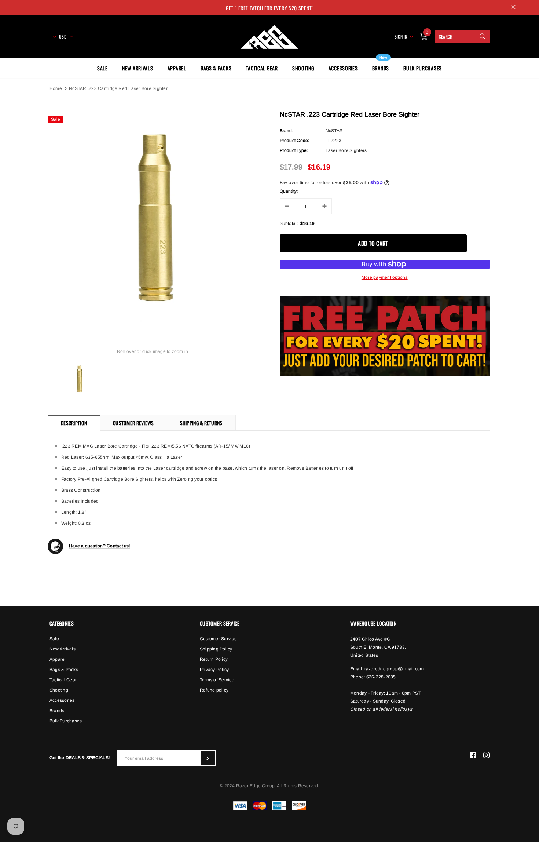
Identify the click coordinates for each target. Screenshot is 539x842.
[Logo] (269, 35)
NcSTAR (334, 130)
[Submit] (208, 758)
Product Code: (294, 140)
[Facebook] (473, 755)
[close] (513, 7)
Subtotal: (289, 223)
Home (56, 88)
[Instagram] (486, 755)
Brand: (286, 130)
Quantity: (289, 191)
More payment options (385, 277)
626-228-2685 (381, 676)
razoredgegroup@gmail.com (394, 668)
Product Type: (294, 150)
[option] (153, 217)
